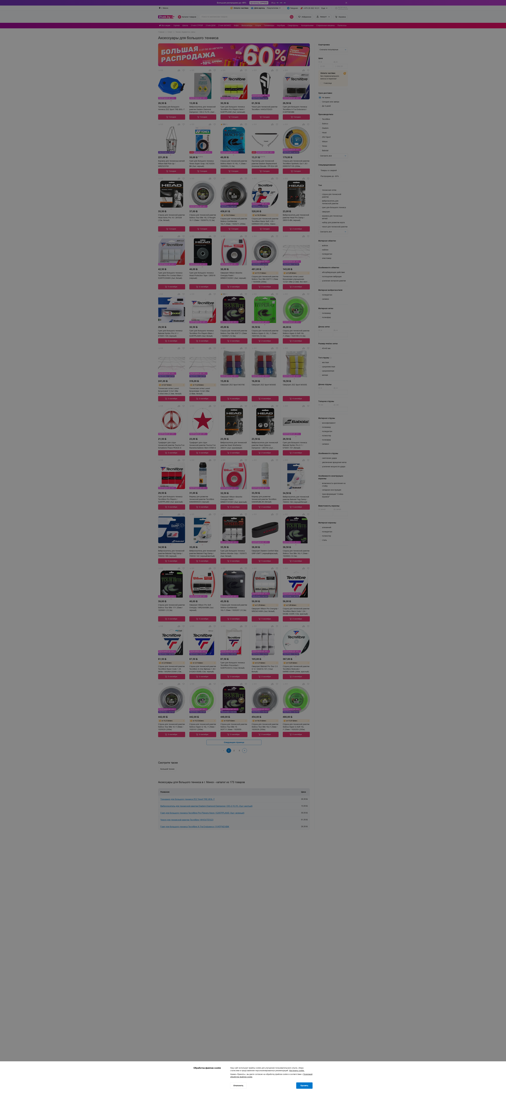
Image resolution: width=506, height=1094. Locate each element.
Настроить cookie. (297, 1070)
